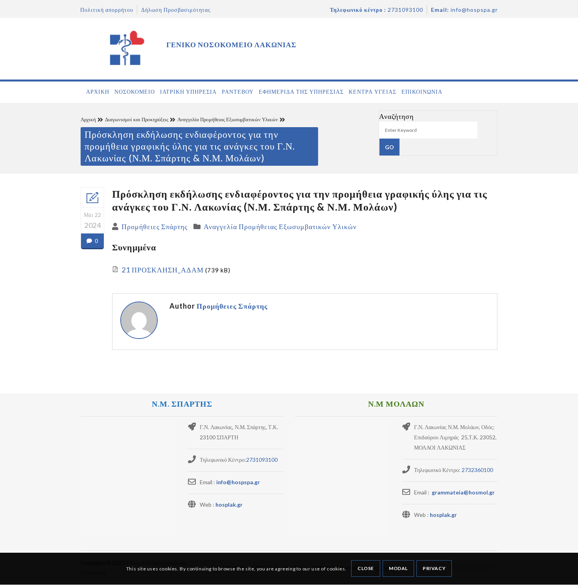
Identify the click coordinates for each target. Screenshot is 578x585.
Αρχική (88, 119)
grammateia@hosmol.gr (463, 492)
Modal (398, 569)
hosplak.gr (229, 504)
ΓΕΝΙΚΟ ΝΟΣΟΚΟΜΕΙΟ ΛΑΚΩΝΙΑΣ (231, 44)
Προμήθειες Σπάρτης (154, 226)
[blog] (92, 197)
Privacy (434, 569)
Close (365, 569)
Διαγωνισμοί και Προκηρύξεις (136, 119)
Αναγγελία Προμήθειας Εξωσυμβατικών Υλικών (227, 119)
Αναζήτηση (396, 116)
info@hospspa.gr (238, 482)
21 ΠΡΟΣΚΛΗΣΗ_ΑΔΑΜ (162, 269)
